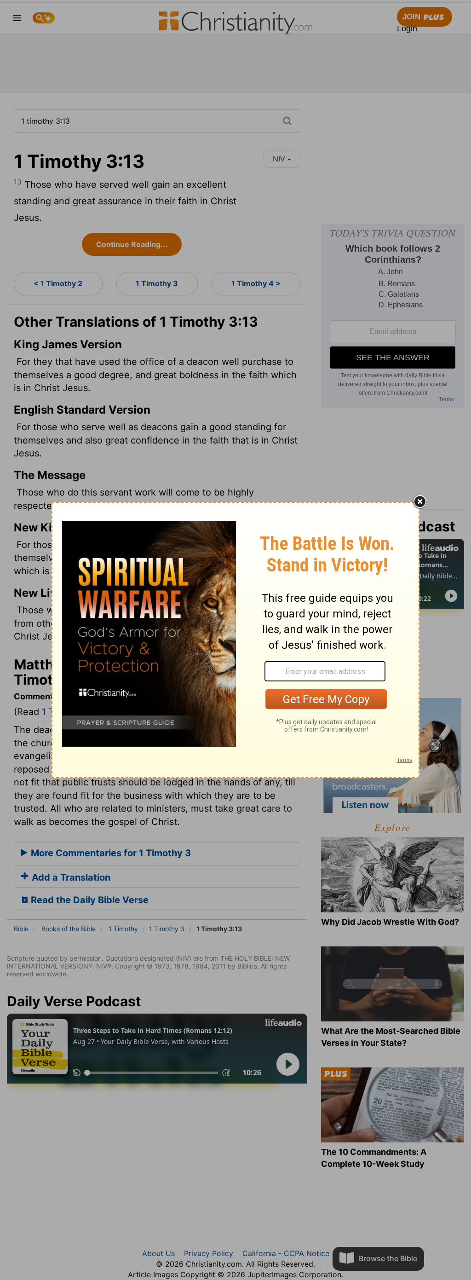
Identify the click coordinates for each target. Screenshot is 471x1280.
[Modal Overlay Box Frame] (235, 640)
